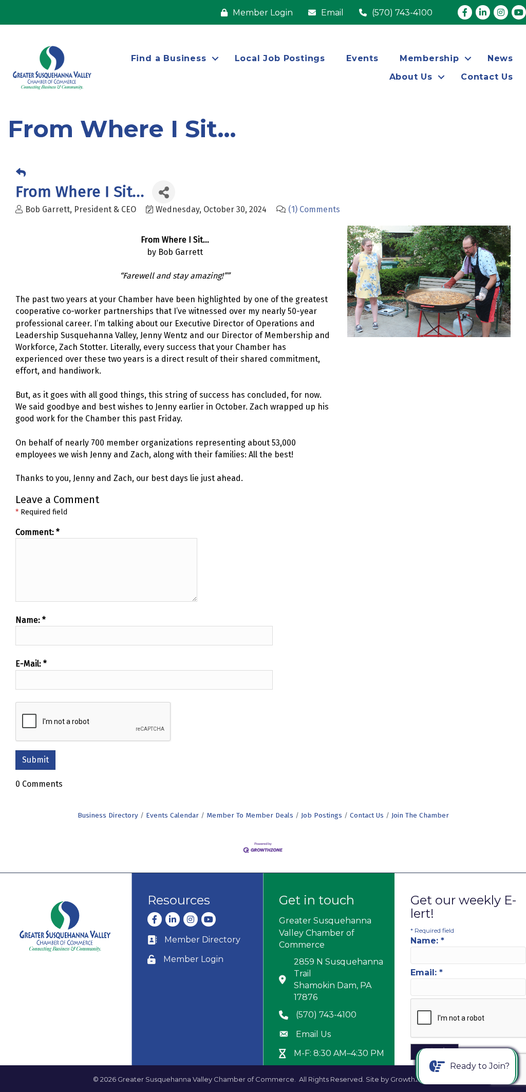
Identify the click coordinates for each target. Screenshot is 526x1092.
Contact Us (487, 77)
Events (362, 58)
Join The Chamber (420, 815)
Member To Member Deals (249, 815)
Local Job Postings (280, 58)
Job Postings (321, 815)
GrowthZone (411, 1079)
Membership (429, 58)
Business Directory (108, 815)
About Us (411, 77)
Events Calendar (172, 815)
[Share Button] (163, 191)
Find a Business (168, 58)
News (500, 58)
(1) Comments (314, 209)
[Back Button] (21, 173)
